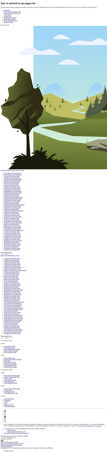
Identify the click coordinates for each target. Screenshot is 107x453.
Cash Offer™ (7, 14)
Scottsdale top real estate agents (12, 207)
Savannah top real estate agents (12, 248)
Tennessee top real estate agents (12, 321)
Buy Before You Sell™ (10, 17)
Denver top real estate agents (11, 194)
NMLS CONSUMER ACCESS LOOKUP (12, 443)
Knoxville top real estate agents (12, 245)
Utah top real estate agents (11, 324)
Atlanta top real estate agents (11, 195)
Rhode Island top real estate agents (13, 317)
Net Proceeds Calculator (10, 364)
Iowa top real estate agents (11, 281)
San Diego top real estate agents (12, 180)
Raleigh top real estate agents (11, 213)
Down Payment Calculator (11, 351)
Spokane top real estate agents (12, 239)
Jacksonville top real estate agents (13, 192)
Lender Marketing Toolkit (11, 393)
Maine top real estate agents (11, 287)
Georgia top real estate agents (11, 273)
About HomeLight (9, 399)
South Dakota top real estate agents (13, 320)
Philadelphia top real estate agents (13, 191)
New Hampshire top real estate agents (14, 302)
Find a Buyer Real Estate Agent (12, 11)
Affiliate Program (8, 405)
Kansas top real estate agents (11, 282)
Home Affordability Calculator (12, 349)
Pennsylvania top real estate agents (13, 315)
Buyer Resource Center (10, 352)
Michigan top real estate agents (12, 291)
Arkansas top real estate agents (12, 263)
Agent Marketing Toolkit (10, 383)
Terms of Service (11, 430)
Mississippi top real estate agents (12, 294)
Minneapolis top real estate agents (13, 240)
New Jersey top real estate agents (12, 303)
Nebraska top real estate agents (12, 299)
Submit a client (8, 378)
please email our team (88, 426)
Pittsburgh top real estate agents (12, 243)
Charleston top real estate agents (12, 237)
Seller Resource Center (10, 365)
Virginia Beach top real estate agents (13, 230)
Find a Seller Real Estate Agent (12, 13)
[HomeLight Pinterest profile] (5, 419)
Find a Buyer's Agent (9, 346)
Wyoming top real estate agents (12, 333)
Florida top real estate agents (11, 272)
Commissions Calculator (10, 367)
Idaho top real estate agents (11, 276)
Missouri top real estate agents (12, 296)
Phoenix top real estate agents (12, 182)
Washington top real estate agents (12, 216)
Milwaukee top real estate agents (12, 227)
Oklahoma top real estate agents (12, 312)
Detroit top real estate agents (11, 242)
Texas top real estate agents (11, 323)
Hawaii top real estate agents (11, 275)
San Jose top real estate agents (12, 231)
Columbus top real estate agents (12, 200)
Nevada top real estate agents (11, 300)
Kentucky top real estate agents (12, 284)
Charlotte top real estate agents (12, 186)
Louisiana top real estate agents (12, 285)
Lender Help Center (9, 391)
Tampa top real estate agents (11, 212)
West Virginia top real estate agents (13, 330)
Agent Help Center (9, 381)
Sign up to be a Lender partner (12, 388)
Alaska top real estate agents (11, 260)
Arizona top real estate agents (11, 261)
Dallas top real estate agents (11, 183)
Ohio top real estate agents (11, 311)
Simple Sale (7, 361)
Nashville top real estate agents (12, 189)
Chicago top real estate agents (12, 176)
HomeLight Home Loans (10, 20)
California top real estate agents (12, 264)
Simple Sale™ (8, 16)
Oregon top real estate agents (11, 314)
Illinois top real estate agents (11, 278)
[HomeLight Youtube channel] (5, 417)
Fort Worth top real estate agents (12, 206)
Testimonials (7, 400)
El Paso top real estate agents (11, 218)
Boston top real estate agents (11, 224)
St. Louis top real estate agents (12, 233)
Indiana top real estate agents (11, 279)
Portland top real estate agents (12, 201)
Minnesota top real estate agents (12, 293)
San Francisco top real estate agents (13, 197)
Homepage (7, 10)
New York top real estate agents (12, 173)
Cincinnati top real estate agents (12, 236)
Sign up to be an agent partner (12, 375)
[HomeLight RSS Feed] (5, 421)
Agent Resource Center (10, 380)
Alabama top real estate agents (12, 258)
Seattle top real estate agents (11, 203)
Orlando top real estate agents (12, 215)
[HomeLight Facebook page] (5, 413)
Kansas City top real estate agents (13, 222)
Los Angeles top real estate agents (13, 174)
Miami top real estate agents (11, 209)
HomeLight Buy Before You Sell (12, 359)
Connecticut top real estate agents (13, 267)
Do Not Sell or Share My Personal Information (16, 433)
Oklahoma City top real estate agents (13, 210)
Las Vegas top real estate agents (12, 188)
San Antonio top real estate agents (13, 179)
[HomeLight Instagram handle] (5, 415)
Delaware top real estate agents (12, 269)
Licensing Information (6, 446)
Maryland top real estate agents (12, 288)
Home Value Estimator (10, 19)
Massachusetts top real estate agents (13, 290)
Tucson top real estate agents (11, 219)
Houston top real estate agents (12, 177)
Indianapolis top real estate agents (13, 198)
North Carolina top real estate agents (13, 308)
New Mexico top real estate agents (13, 305)
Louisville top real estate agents (12, 228)
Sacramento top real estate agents (12, 221)
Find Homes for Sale (9, 348)
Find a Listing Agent (9, 358)
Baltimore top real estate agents (12, 225)
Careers (6, 402)
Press (5, 403)
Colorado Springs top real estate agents (14, 204)
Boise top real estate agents (11, 246)
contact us (98, 426)
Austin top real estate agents (11, 185)
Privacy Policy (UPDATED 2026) (16, 431)
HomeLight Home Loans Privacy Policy (11, 445)
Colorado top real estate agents (12, 266)
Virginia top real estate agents (11, 327)
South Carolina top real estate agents (13, 318)
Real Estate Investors (9, 406)
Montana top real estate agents (12, 297)
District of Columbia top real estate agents (15, 270)
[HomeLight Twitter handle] (5, 411)
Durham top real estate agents (12, 249)
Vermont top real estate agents (12, 326)
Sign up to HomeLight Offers (12, 377)
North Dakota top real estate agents (13, 309)
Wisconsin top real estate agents (12, 332)
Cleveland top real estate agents (12, 234)
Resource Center (8, 22)
